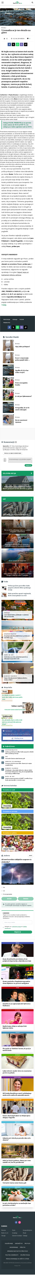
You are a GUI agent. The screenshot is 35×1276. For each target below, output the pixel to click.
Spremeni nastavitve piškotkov (17, 1251)
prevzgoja (6, 319)
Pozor (22, 319)
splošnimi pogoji (16, 926)
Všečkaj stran (18, 738)
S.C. (7, 38)
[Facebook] (9, 44)
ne (4, 891)
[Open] (4, 2)
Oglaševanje (9, 1243)
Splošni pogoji (25, 1255)
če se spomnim (7, 894)
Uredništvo (19, 1243)
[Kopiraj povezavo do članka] (25, 44)
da (4, 887)
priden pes (6, 322)
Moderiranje (14, 1247)
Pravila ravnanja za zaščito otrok (17, 1259)
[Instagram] (19, 1222)
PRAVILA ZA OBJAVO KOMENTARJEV (12, 453)
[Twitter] (13, 44)
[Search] (32, 2)
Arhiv (30, 855)
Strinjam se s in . (16, 927)
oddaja (14, 319)
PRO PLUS (27, 1243)
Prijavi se (28, 465)
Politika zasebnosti (11, 1255)
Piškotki (22, 1247)
